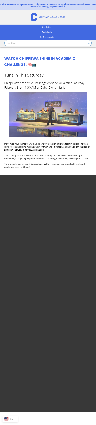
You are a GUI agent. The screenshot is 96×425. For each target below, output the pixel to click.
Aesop (7, 382)
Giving (7, 388)
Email (6, 355)
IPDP (6, 379)
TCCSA (7, 385)
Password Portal (12, 370)
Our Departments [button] (47, 37)
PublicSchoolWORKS (13, 391)
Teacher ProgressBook (15, 361)
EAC (6, 376)
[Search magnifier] (88, 43)
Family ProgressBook (14, 364)
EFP (6, 373)
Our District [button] (46, 27)
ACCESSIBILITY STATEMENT (21, 246)
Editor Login (10, 394)
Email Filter (9, 358)
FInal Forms (9, 367)
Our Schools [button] (47, 32)
